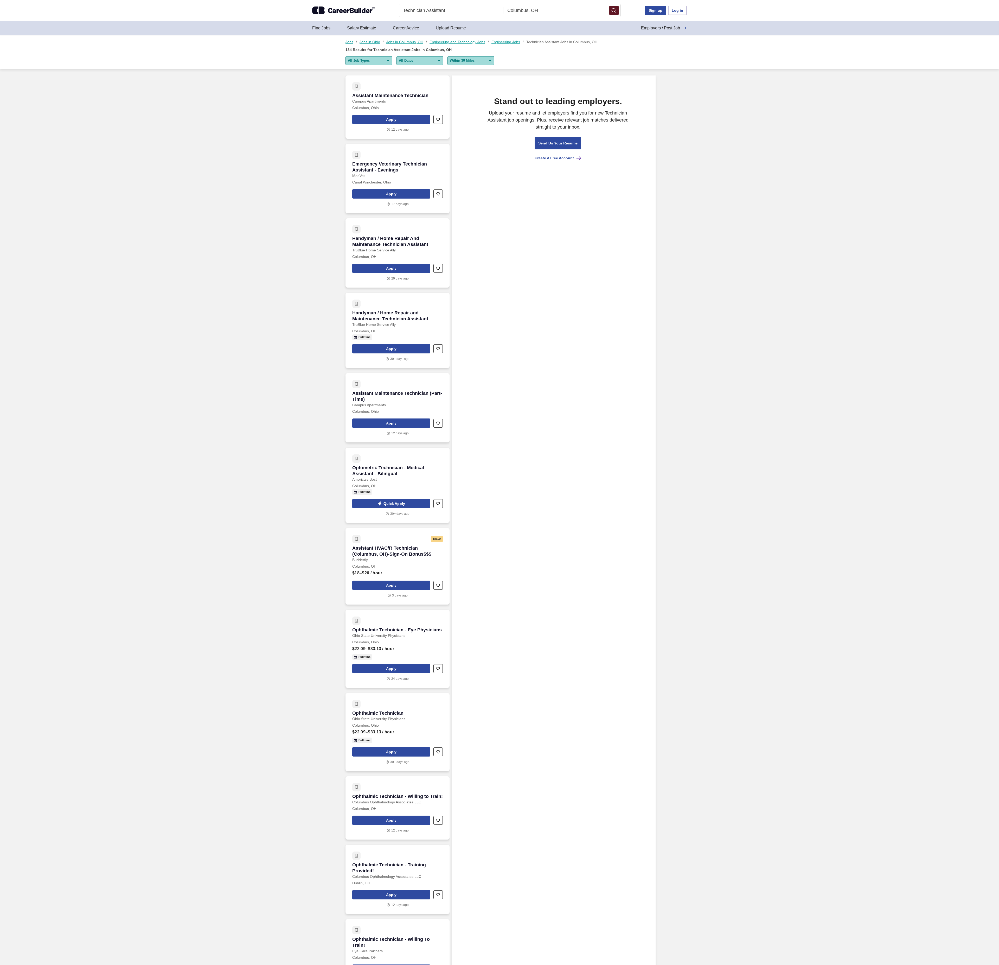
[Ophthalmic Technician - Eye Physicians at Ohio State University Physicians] (397, 648)
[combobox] (451, 10)
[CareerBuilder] (343, 10)
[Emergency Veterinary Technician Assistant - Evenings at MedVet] (397, 178)
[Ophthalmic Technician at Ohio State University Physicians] (397, 732)
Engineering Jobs (505, 42)
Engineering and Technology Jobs (457, 42)
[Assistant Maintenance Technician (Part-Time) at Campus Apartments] (397, 408)
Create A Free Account (554, 158)
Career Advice (406, 28)
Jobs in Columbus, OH (404, 42)
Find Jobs (321, 28)
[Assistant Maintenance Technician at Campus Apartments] (397, 107)
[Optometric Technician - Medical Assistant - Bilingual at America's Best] (397, 485)
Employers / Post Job (660, 28)
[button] (614, 10)
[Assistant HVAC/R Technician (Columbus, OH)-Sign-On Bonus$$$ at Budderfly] (397, 566)
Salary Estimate (361, 28)
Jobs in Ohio (370, 42)
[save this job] (438, 119)
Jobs (349, 42)
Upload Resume (451, 28)
